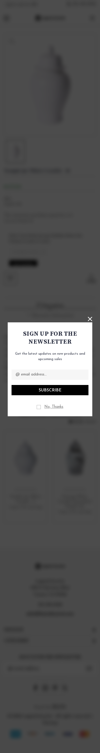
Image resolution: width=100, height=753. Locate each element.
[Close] (90, 318)
